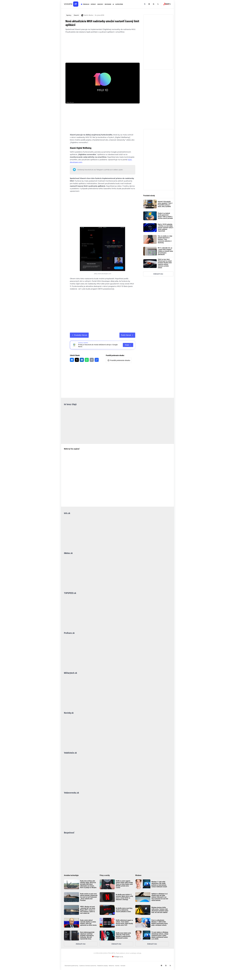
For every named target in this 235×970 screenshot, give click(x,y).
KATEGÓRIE (119, 4)
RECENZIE (108, 4)
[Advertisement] (102, 47)
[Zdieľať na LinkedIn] (82, 360)
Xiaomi (76, 15)
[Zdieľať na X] (77, 360)
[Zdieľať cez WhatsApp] (87, 360)
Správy (68, 15)
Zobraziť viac (158, 274)
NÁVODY (100, 4)
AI (113, 4)
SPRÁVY (93, 4)
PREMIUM (86, 4)
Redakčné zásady (102, 965)
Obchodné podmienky (71, 965)
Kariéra (117, 965)
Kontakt (123, 965)
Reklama (111, 965)
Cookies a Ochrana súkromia (87, 965)
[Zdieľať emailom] (92, 360)
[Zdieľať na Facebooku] (72, 360)
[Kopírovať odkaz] (97, 360)
